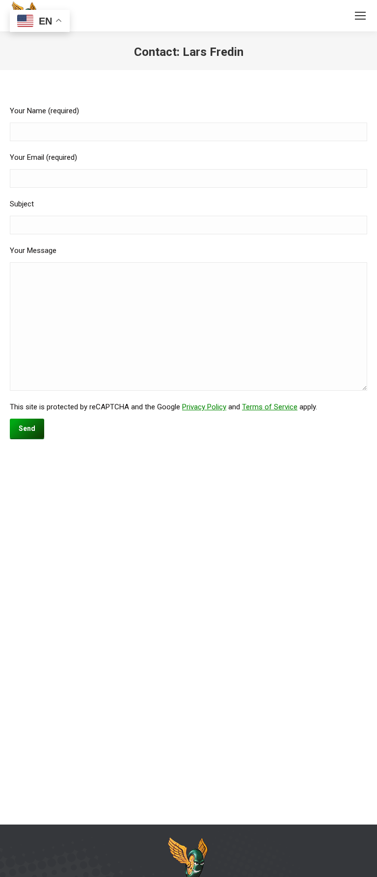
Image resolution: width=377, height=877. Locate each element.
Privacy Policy (204, 406)
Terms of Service (269, 406)
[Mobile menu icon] (360, 16)
